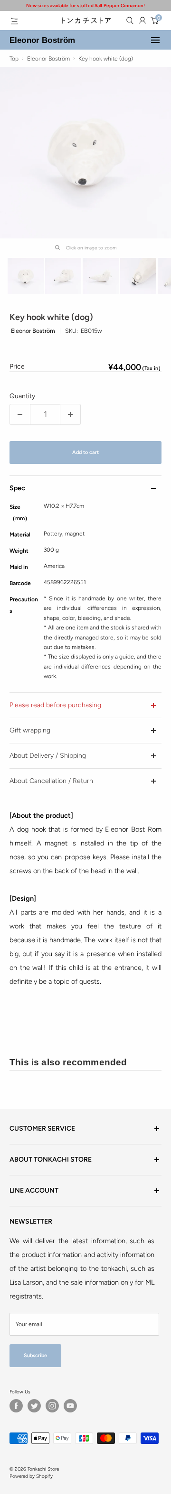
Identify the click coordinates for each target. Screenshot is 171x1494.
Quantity (22, 396)
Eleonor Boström (42, 40)
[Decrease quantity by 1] (20, 414)
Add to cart (85, 452)
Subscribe (35, 1355)
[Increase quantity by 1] (70, 414)
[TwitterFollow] (34, 1405)
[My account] (142, 20)
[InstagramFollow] (52, 1405)
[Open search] (129, 20)
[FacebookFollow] (16, 1405)
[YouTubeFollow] (70, 1405)
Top (14, 58)
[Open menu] (14, 21)
